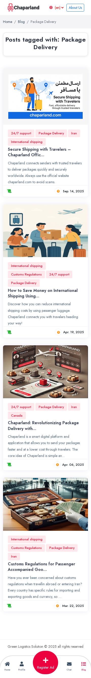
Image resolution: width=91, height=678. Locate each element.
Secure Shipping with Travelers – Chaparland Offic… (39, 152)
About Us (75, 7)
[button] (45, 664)
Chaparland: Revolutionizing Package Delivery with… (43, 425)
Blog (21, 21)
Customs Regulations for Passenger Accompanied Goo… (41, 566)
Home (7, 21)
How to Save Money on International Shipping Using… (43, 293)
